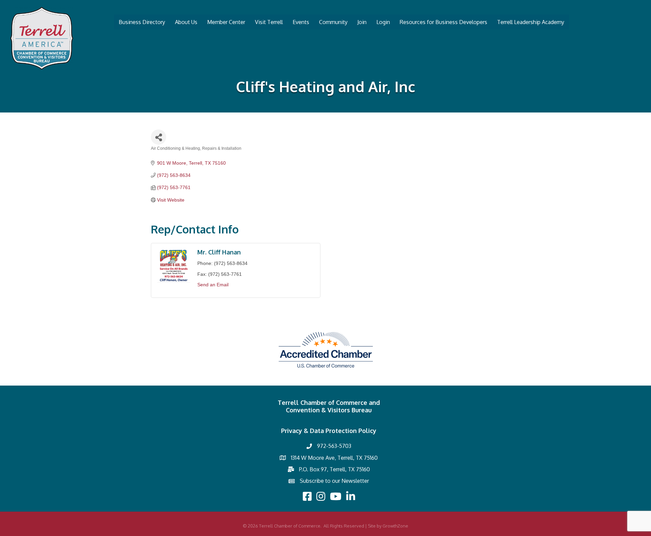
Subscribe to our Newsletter (334, 480)
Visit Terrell (269, 22)
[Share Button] (158, 137)
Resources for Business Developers (443, 22)
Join (362, 22)
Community (333, 22)
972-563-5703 (334, 445)
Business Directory (142, 22)
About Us (186, 22)
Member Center (226, 22)
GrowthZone (395, 526)
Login (383, 22)
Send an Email (213, 284)
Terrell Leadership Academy (530, 22)
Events (301, 22)
